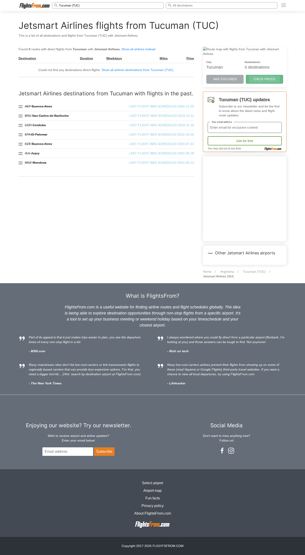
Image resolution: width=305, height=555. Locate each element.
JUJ (32, 153)
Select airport (152, 483)
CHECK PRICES (264, 79)
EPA (36, 134)
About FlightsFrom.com (152, 513)
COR (35, 125)
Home (207, 271)
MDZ (35, 162)
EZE (38, 144)
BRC (47, 115)
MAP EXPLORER (225, 79)
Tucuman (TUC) (254, 271)
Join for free (244, 141)
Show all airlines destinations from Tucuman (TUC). (138, 70)
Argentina (227, 271)
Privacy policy (153, 506)
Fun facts (152, 498)
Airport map (152, 490)
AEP (38, 106)
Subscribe (104, 451)
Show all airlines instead (138, 49)
